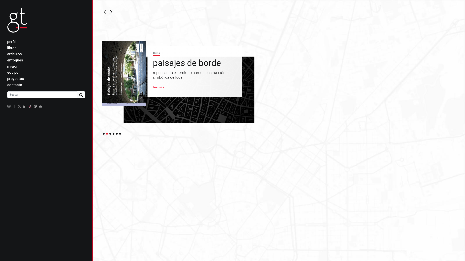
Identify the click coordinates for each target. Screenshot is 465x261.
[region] (216, 68)
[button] (105, 12)
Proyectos (15, 78)
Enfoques (15, 60)
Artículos (14, 54)
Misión (12, 66)
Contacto (14, 85)
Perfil (11, 42)
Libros (12, 48)
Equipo (13, 72)
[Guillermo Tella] (18, 22)
